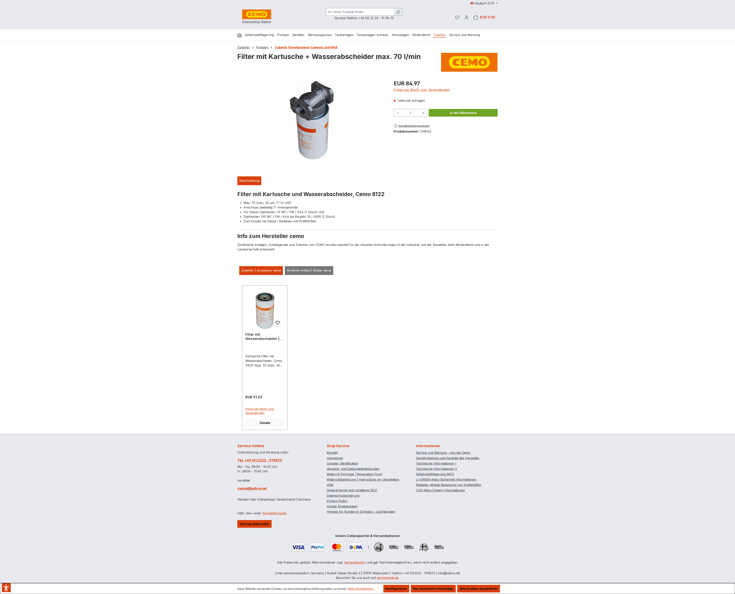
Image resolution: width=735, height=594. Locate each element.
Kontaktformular (274, 513)
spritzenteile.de (388, 578)
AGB (330, 485)
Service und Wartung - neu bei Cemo (443, 453)
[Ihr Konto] (466, 17)
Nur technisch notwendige (433, 589)
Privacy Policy (337, 501)
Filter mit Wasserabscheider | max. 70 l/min (262, 336)
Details (265, 423)
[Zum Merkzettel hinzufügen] (277, 322)
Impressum (335, 458)
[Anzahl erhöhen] (423, 113)
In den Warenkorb (463, 113)
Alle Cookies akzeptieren (478, 589)
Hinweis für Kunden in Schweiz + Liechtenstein (361, 512)
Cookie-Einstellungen (342, 506)
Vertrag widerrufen (254, 524)
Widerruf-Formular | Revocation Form (354, 474)
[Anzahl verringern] (398, 113)
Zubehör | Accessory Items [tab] (261, 270)
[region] (312, 120)
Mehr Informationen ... (361, 588)
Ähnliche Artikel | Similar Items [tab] (309, 270)
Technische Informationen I (436, 463)
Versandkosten (355, 562)
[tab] (249, 180)
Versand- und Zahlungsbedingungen (353, 469)
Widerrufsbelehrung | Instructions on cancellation (363, 479)
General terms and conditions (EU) (352, 490)
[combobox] (360, 12)
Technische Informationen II (436, 469)
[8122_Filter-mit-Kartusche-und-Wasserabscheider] (311, 120)
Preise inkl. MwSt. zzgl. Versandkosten (422, 90)
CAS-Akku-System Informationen (440, 490)
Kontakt (332, 453)
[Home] (239, 35)
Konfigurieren (396, 589)
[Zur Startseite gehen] (256, 16)
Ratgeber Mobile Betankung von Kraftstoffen (448, 485)
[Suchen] (398, 12)
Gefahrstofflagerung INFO (435, 474)
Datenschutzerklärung (343, 495)
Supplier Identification (342, 463)
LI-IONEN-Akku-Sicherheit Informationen (446, 479)
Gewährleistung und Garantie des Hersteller (447, 458)
